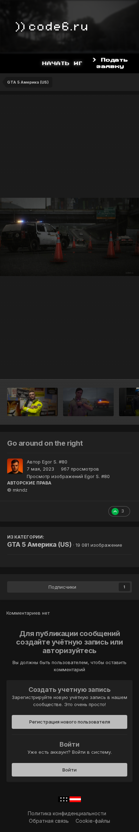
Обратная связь (49, 821)
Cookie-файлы (93, 821)
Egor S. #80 (54, 462)
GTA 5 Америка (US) (39, 544)
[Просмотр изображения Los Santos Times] (32, 402)
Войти (69, 770)
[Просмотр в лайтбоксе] (69, 237)
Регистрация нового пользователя (69, 722)
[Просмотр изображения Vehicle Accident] (88, 402)
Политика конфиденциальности (67, 813)
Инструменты (107, 366)
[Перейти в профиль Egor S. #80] (15, 466)
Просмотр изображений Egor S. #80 (68, 476)
